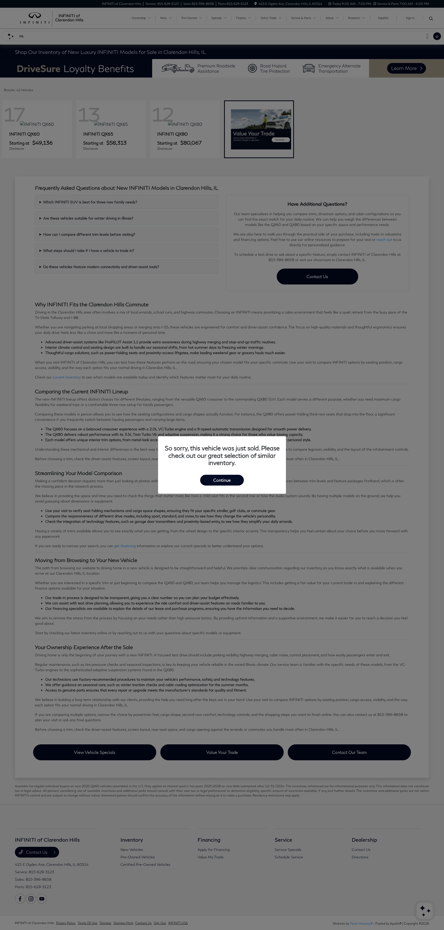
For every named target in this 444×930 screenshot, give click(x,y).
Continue (222, 480)
